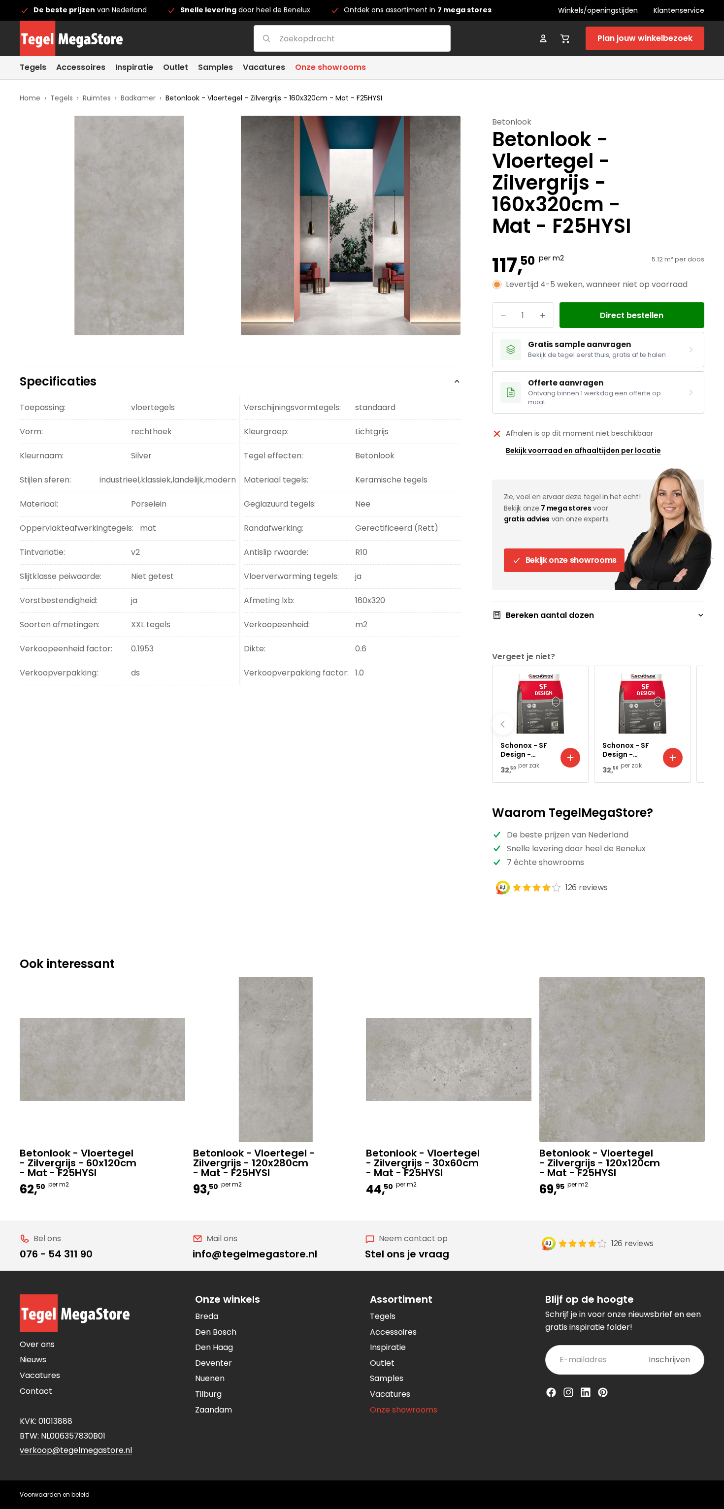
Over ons (37, 1344)
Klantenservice (679, 10)
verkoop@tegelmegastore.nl (76, 1450)
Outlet (382, 1363)
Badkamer (138, 98)
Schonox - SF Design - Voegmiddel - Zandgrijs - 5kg (525, 750)
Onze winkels (227, 1299)
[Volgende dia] (693, 724)
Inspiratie (388, 1347)
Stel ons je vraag (407, 1254)
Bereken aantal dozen (550, 615)
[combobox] (340, 38)
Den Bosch (215, 1332)
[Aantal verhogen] (543, 315)
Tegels (61, 98)
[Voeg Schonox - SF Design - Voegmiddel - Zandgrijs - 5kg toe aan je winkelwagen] (570, 758)
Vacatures (40, 1375)
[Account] (543, 38)
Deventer (213, 1363)
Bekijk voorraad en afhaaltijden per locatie (583, 450)
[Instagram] (568, 1392)
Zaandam (213, 1409)
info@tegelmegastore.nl (255, 1254)
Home (30, 98)
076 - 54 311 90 (56, 1254)
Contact (36, 1391)
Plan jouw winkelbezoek (644, 38)
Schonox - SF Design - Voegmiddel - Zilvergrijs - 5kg (627, 750)
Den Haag (214, 1347)
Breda (206, 1316)
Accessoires (393, 1332)
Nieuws (33, 1359)
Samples (386, 1378)
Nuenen (210, 1378)
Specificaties (58, 381)
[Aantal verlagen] (503, 315)
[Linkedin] (586, 1392)
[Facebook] (551, 1392)
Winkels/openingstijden (598, 10)
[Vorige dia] (503, 724)
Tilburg (208, 1394)
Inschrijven (669, 1359)
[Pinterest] (603, 1392)
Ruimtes (97, 98)
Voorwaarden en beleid (55, 1494)
